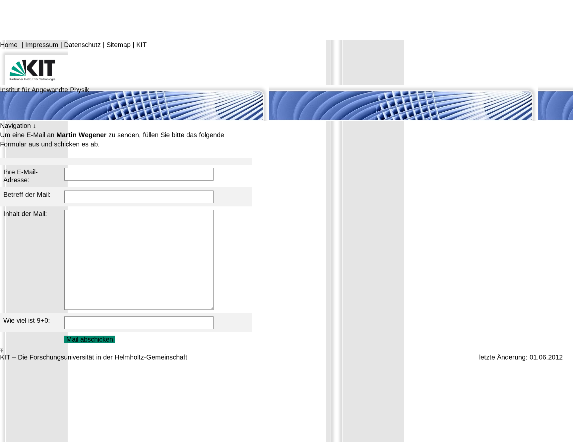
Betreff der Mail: (27, 194)
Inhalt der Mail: (25, 213)
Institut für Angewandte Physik (44, 89)
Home (9, 44)
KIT (141, 44)
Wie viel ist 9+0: (26, 320)
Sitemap (118, 44)
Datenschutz (82, 44)
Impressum (41, 44)
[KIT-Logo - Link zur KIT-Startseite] (34, 66)
